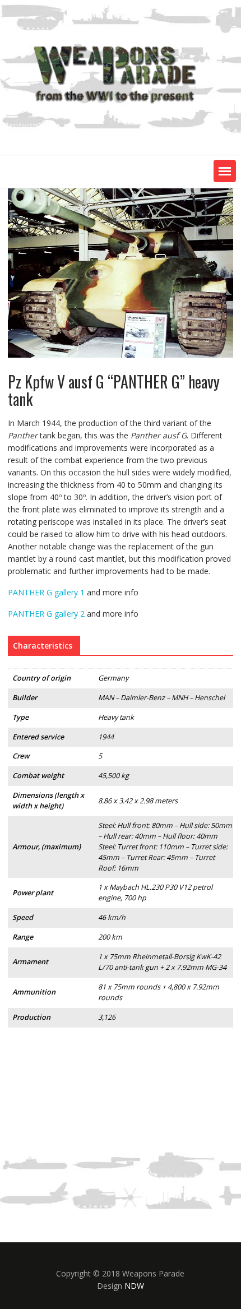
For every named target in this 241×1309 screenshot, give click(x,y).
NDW (134, 1285)
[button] (225, 171)
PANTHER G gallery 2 (46, 613)
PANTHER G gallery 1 (46, 592)
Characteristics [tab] (42, 645)
